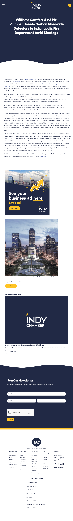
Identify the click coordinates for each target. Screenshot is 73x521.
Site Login (11, 467)
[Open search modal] (69, 5)
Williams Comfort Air (31, 79)
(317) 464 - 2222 (31, 486)
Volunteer (45, 468)
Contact (34, 466)
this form (43, 156)
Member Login (13, 464)
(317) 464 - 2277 (31, 493)
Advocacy (46, 466)
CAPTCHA (10, 407)
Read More (12, 352)
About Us (34, 464)
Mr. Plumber (16, 81)
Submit (11, 286)
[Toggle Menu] (3, 5)
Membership (12, 455)
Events (11, 462)
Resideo (44, 84)
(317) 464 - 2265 (31, 501)
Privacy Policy (35, 473)
